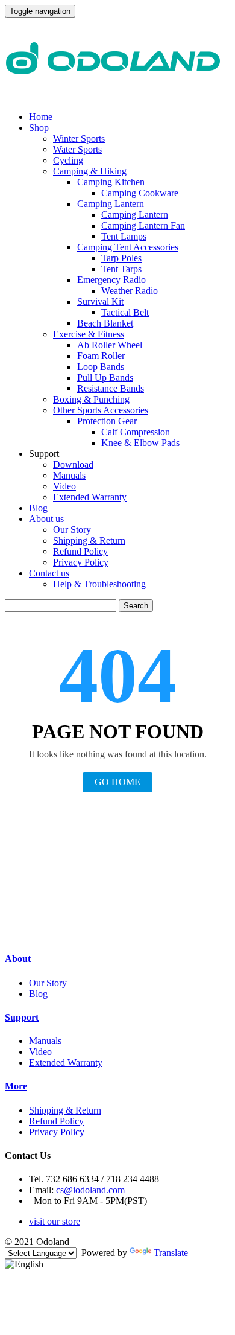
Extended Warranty (90, 497)
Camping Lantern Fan (143, 225)
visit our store (54, 1221)
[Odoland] (113, 96)
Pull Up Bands (105, 377)
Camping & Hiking (90, 171)
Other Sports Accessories (100, 410)
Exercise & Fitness (88, 334)
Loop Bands (100, 367)
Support (22, 1017)
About (18, 959)
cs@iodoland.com (90, 1190)
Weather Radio (129, 290)
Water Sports (77, 149)
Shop (39, 128)
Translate (171, 1252)
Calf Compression (135, 432)
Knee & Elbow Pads (140, 443)
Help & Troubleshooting (99, 584)
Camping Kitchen (111, 182)
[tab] (117, 959)
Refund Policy (80, 551)
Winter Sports (79, 138)
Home (40, 117)
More (16, 1086)
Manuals (69, 475)
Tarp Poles (121, 258)
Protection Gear (107, 421)
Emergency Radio (111, 280)
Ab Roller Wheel (109, 345)
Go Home (117, 782)
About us (46, 519)
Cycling (68, 160)
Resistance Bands (110, 388)
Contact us (49, 573)
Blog (38, 508)
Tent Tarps (121, 269)
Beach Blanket (105, 323)
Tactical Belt (125, 312)
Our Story (72, 529)
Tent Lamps (123, 236)
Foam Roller (101, 356)
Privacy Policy (80, 562)
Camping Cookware (139, 193)
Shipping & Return (89, 540)
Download (73, 464)
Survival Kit (100, 301)
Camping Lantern (110, 204)
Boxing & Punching (91, 399)
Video (64, 486)
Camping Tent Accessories (127, 247)
